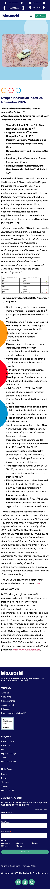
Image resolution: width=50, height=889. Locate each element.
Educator (21, 844)
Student (6, 846)
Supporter (7, 844)
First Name (6, 822)
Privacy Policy (29, 866)
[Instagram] (32, 882)
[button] (31, 16)
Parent (36, 844)
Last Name (6, 831)
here (38, 583)
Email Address (7, 812)
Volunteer (22, 846)
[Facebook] (18, 882)
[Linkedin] (25, 882)
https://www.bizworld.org (26, 649)
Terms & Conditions (10, 866)
